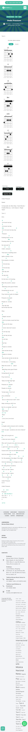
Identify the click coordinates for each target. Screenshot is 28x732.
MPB (17, 664)
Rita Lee (18, 683)
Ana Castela (23, 604)
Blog (13, 513)
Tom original (22, 726)
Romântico (22, 687)
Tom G (18, 724)
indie (24, 638)
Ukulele (16, 44)
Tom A (21, 703)
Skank (17, 697)
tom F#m (18, 721)
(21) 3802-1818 (5, 542)
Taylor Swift (18, 699)
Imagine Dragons (19, 638)
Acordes (7, 515)
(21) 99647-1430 (5, 530)
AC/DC (17, 598)
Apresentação (19, 515)
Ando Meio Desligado (20, 606)
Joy (22, 643)
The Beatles (18, 701)
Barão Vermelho (19, 608)
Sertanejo (18, 693)
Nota (18, 674)
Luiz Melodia (18, 648)
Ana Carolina (18, 604)
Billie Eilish (24, 610)
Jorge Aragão (18, 643)
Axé (25, 606)
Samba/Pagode (20, 691)
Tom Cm (23, 712)
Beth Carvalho (18, 610)
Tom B (17, 708)
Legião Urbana (18, 646)
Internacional (10, 16)
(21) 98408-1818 (12, 542)
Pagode (23, 674)
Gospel (22, 632)
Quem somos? (13, 512)
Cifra (18, 622)
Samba (18, 689)
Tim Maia (23, 701)
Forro (17, 628)
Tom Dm (23, 715)
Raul (24, 679)
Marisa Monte (19, 656)
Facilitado (23, 626)
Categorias (6, 512)
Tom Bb (21, 707)
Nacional (20, 670)
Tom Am (22, 706)
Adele (20, 598)
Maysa (23, 658)
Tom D (18, 715)
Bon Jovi (23, 611)
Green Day (18, 634)
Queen (21, 679)
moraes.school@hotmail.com (14, 592)
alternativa (24, 602)
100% (7, 189)
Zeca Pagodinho (19, 730)
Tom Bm (18, 710)
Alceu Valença (18, 600)
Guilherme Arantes (19, 636)
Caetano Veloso (20, 615)
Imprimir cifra (7, 194)
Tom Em (18, 719)
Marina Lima (18, 654)
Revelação (23, 681)
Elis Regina (18, 624)
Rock (20, 16)
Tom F (24, 719)
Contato (12, 515)
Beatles (24, 608)
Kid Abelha (18, 644)
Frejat (19, 628)
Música (19, 667)
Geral (17, 630)
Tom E (18, 717)
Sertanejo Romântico (19, 695)
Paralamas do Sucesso (20, 676)
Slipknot (20, 697)
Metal (17, 660)
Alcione (23, 600)
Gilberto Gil (18, 632)
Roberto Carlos (19, 685)
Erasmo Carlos (23, 624)
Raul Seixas (18, 681)
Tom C (18, 712)
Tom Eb (21, 717)
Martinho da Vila (19, 658)
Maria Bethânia (18, 652)
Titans (17, 703)
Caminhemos (18, 617)
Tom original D (18, 728)
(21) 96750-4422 (12, 530)
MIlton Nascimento (19, 662)
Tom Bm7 (23, 710)
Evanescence (18, 626)
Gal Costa (23, 628)
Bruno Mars (18, 613)
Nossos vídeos (7, 513)
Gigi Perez (20, 630)
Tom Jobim (18, 726)
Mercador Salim (20, 513)
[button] (25, 7)
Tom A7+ (17, 705)
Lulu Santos (18, 650)
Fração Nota (21, 512)
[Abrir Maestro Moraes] (3, 728)
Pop (16, 16)
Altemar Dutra (18, 602)
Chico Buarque (19, 619)
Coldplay (23, 622)
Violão (11, 44)
